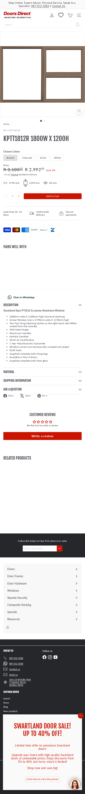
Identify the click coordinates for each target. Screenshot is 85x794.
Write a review (42, 436)
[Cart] (70, 15)
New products (10, 711)
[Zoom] (79, 111)
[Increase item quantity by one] (19, 196)
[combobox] (42, 25)
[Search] (78, 25)
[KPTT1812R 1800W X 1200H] (42, 266)
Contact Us (58, 6)
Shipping (14, 174)
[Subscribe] (59, 548)
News (6, 702)
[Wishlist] (60, 15)
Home (6, 124)
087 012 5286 (40, 6)
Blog (5, 706)
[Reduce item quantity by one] (6, 196)
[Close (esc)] (80, 716)
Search (6, 698)
